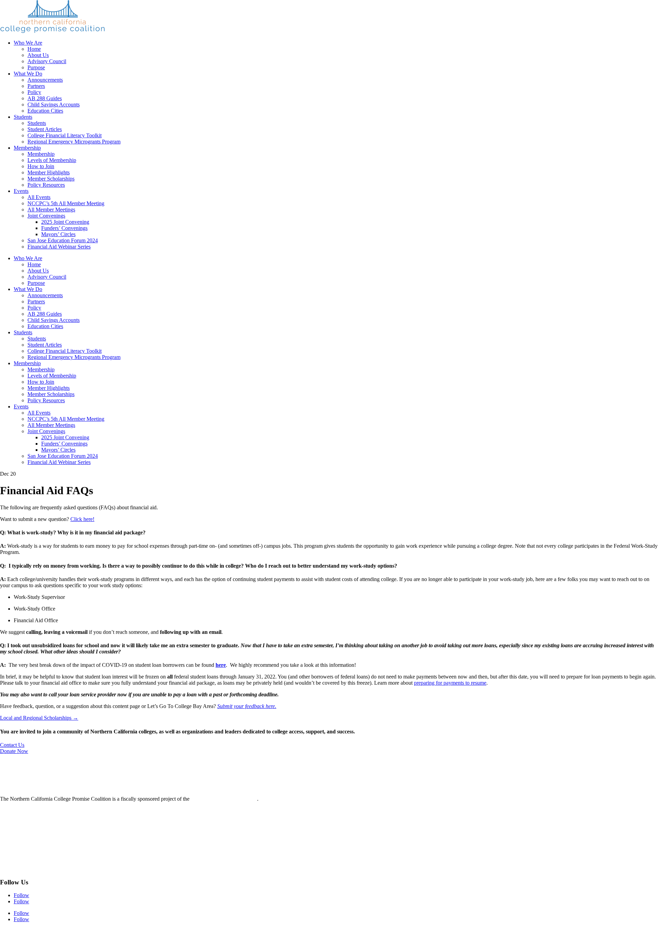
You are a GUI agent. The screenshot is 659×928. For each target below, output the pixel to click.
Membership (27, 148)
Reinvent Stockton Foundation (224, 799)
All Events (38, 197)
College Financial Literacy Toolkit (64, 135)
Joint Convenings (46, 216)
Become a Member (20, 845)
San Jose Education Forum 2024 (62, 240)
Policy (34, 92)
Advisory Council (46, 61)
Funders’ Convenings (64, 228)
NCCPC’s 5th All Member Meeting (65, 203)
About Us (38, 55)
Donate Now (14, 751)
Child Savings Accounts (53, 104)
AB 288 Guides (44, 98)
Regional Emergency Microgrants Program (73, 141)
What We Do (28, 74)
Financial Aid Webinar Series (59, 247)
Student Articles (44, 129)
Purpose (36, 67)
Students (23, 117)
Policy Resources (46, 185)
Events (21, 191)
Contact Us (12, 745)
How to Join (40, 166)
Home (34, 49)
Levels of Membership (51, 160)
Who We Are (28, 43)
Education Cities (45, 111)
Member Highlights (48, 172)
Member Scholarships (50, 179)
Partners (36, 86)
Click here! (82, 519)
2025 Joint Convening (65, 222)
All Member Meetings (51, 209)
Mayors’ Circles (58, 234)
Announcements (45, 80)
